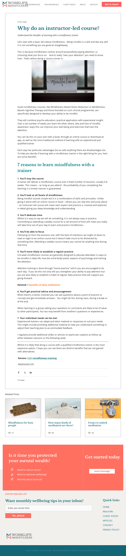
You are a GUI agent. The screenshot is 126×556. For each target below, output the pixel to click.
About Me (108, 511)
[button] (34, 4)
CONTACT (108, 525)
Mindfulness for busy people (20, 424)
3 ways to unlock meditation (97, 424)
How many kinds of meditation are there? (60, 424)
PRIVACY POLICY (111, 529)
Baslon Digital (94, 550)
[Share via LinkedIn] (31, 372)
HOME (106, 506)
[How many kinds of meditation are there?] (63, 408)
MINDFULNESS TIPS (26, 364)
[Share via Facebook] (18, 372)
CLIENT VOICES (110, 516)
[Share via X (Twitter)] (25, 372)
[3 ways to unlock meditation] (103, 408)
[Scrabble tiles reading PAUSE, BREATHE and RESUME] (23, 408)
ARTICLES (107, 520)
